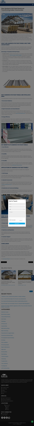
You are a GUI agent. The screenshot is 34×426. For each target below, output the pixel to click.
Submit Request (17, 223)
